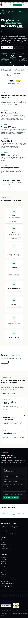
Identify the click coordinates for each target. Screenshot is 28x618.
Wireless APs (9, 255)
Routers (14, 254)
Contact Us (3, 574)
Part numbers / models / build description (12, 484)
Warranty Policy (4, 563)
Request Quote (17, 4)
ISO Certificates (24, 613)
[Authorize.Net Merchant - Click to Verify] (16, 605)
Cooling (14, 310)
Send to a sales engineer (11, 497)
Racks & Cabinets (10, 308)
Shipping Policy (4, 566)
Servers (2, 539)
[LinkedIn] (5, 587)
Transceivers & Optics (17, 255)
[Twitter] (8, 587)
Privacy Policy (9, 610)
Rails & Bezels (17, 275)
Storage (2, 542)
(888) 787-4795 (4, 581)
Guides (2, 579)
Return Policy (4, 561)
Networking (3, 544)
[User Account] (26, 5)
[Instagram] (11, 587)
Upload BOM (4, 557)
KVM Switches (18, 308)
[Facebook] (2, 587)
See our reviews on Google (14, 83)
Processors (12, 271)
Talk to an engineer (19, 47)
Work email (5, 479)
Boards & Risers (17, 274)
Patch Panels (17, 292)
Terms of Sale (15, 610)
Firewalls (17, 254)
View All (4, 362)
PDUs (14, 308)
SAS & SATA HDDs (10, 237)
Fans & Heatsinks (11, 275)
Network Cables (11, 292)
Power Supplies (18, 271)
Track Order (3, 559)
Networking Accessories (6, 548)
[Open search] (11, 5)
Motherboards (10, 274)
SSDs (15, 237)
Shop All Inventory (7, 47)
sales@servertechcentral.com (7, 583)
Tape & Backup (14, 238)
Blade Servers (14, 221)
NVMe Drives (19, 237)
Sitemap (2, 615)
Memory (8, 271)
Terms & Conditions (5, 611)
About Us (3, 572)
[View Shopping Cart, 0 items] (23, 5)
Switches (10, 254)
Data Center (3, 550)
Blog (2, 576)
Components (4, 546)
